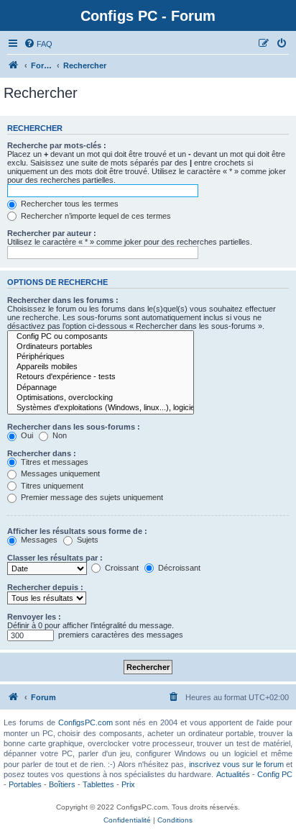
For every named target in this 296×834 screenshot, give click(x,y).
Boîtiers (62, 784)
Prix (128, 784)
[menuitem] (38, 44)
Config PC (274, 774)
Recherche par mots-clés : (56, 145)
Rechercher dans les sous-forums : (73, 426)
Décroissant (178, 567)
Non (58, 435)
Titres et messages (53, 462)
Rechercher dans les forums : (63, 300)
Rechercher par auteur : (51, 233)
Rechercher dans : (41, 453)
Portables (25, 784)
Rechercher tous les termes (69, 203)
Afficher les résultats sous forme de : (77, 531)
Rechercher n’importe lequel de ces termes (95, 216)
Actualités (233, 774)
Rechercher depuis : (45, 587)
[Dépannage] (101, 388)
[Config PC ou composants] (101, 337)
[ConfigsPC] (13, 65)
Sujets (86, 539)
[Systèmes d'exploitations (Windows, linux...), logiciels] (101, 408)
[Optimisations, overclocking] (101, 398)
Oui (26, 435)
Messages (38, 539)
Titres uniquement (51, 485)
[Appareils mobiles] (101, 367)
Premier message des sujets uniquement (91, 497)
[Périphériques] (101, 357)
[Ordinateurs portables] (101, 347)
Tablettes (98, 784)
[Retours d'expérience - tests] (101, 377)
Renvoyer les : (34, 616)
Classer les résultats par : (55, 557)
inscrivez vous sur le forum (236, 764)
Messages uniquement (59, 473)
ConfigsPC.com (85, 722)
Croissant (121, 567)
